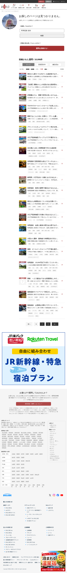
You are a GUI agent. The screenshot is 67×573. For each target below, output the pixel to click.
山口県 (31, 478)
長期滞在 (39, 196)
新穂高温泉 (29, 440)
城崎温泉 (35, 440)
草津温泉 (27, 434)
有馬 (53, 166)
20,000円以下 (42, 156)
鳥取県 (13, 478)
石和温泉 (39, 436)
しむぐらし (51, 510)
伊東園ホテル (46, 100)
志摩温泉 (18, 445)
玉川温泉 (33, 444)
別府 (39, 193)
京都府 (18, 474)
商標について (38, 562)
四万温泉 (4, 436)
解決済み (56, 64)
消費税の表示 (15, 557)
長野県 (18, 464)
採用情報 (29, 540)
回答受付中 (42, 64)
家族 (29, 79)
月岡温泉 (33, 436)
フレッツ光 (8, 535)
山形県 (36, 454)
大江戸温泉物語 (32, 111)
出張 (44, 153)
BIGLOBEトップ (7, 565)
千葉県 (18, 460)
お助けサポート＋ (31, 508)
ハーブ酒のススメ (54, 460)
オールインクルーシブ (42, 111)
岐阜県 (18, 471)
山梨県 (13, 464)
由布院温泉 (33, 445)
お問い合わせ (6, 557)
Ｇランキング (53, 433)
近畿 (29, 121)
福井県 (22, 467)
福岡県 (12, 485)
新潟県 (22, 464)
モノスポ (52, 446)
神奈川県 (52, 254)
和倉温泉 (34, 438)
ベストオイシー (53, 444)
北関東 (30, 100)
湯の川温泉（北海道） (26, 432)
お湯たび (52, 439)
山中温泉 (40, 438)
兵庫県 (38, 166)
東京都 (22, 460)
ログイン (63, 1)
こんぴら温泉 (22, 442)
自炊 (48, 196)
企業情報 (27, 527)
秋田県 (31, 454)
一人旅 (30, 283)
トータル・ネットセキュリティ (34, 515)
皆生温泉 (40, 442)
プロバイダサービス (11, 537)
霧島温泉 (21, 444)
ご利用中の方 (50, 527)
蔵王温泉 (15, 434)
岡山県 (22, 478)
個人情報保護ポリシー (9, 560)
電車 (34, 243)
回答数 (32, 69)
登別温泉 (11, 432)
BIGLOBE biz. (9, 530)
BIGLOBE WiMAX (10, 515)
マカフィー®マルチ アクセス (13, 549)
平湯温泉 (23, 440)
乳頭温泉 (35, 432)
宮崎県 (34, 485)
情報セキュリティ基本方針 (26, 562)
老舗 (29, 273)
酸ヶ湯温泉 (27, 444)
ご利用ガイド (53, 427)
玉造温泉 (34, 442)
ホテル (44, 270)
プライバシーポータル (22, 560)
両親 (29, 243)
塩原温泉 (16, 436)
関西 (34, 121)
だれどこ (52, 435)
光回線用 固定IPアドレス (12, 540)
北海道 (13, 454)
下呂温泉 (17, 440)
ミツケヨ (52, 452)
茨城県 (22, 457)
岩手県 (22, 454)
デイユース (31, 172)
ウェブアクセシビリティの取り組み (30, 557)
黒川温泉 (15, 444)
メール (50, 533)
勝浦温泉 (10, 442)
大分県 (34, 193)
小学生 (41, 254)
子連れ (40, 79)
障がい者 (30, 297)
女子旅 (49, 270)
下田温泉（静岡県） (26, 438)
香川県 (18, 481)
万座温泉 (39, 434)
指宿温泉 (4, 447)
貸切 (37, 172)
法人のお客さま (7, 527)
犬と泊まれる (49, 219)
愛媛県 (22, 481)
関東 (40, 100)
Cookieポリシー (34, 560)
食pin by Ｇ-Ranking (54, 458)
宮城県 (27, 454)
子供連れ (35, 79)
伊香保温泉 (32, 434)
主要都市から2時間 (40, 209)
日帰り (48, 121)
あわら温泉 (4, 440)
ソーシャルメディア (32, 544)
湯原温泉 (4, 444)
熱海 (57, 310)
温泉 (36, 169)
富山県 (13, 467)
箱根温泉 (52, 297)
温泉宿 (37, 89)
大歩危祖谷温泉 (25, 445)
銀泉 (40, 233)
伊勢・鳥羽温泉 (11, 445)
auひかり (8, 510)
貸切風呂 (55, 169)
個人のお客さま (7, 502)
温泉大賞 (50, 508)
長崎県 (21, 485)
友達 (29, 89)
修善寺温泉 (17, 438)
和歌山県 (37, 474)
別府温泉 (48, 193)
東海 (29, 153)
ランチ (40, 169)
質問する (48, 1)
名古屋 (39, 153)
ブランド (29, 533)
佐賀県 (17, 485)
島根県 (18, 478)
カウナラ (52, 450)
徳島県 (13, 481)
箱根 (57, 254)
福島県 (41, 454)
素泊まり (54, 193)
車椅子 (38, 299)
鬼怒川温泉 (10, 436)
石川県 (18, 467)
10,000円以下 (54, 286)
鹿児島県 (38, 485)
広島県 (27, 478)
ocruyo (51, 437)
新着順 (27, 69)
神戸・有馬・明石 (46, 166)
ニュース (29, 537)
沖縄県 (43, 485)
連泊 (51, 283)
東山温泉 (10, 434)
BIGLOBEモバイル (10, 512)
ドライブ (48, 313)
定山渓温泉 (4, 432)
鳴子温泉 (41, 432)
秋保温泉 (4, 434)
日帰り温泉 (42, 172)
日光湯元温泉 (40, 444)
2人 (33, 89)
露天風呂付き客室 (41, 121)
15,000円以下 (36, 273)
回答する (41, 1)
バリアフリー (31, 299)
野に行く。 (52, 448)
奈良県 (31, 474)
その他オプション (31, 521)
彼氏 (40, 310)
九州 (29, 193)
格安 (43, 182)
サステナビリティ (31, 535)
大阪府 (22, 474)
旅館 (40, 270)
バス (45, 79)
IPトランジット (9, 547)
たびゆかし (52, 454)
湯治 (34, 196)
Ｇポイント (52, 431)
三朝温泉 (29, 442)
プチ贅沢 (39, 142)
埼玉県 (13, 460)
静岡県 (38, 182)
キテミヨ (52, 442)
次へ (55, 324)
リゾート (30, 132)
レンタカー (43, 89)
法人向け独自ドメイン (11, 552)
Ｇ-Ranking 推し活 (54, 456)
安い (29, 196)
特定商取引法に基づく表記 (10, 562)
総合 (46, 69)
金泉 (36, 233)
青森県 (18, 454)
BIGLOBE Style (31, 542)
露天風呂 (42, 313)
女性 (37, 267)
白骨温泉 (28, 436)
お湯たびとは (53, 425)
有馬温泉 (30, 169)
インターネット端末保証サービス (34, 511)
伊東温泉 (11, 438)
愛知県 (34, 153)
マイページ (56, 1)
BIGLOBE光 (9, 508)
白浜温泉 (4, 442)
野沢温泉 (22, 436)
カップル (35, 310)
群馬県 (18, 457)
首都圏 (35, 100)
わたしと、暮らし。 (54, 441)
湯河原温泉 (4, 438)
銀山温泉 (21, 434)
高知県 (27, 481)
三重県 (27, 471)
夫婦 (29, 182)
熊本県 (25, 485)
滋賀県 (13, 474)
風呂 (50, 169)
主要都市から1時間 (33, 156)
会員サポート (51, 535)
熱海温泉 (30, 313)
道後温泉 (15, 442)
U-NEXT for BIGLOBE (33, 518)
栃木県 (13, 457)
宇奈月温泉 (11, 440)
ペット (30, 219)
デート (36, 313)
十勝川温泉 (17, 432)
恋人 (29, 166)
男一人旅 (36, 283)
